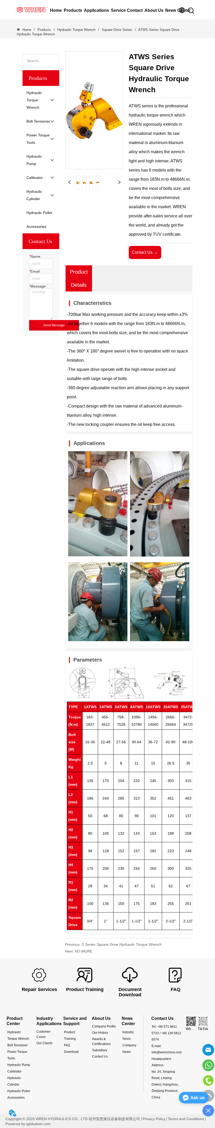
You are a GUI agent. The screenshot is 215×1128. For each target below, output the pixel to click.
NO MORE (83, 951)
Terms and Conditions (186, 1119)
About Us (153, 10)
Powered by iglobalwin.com (28, 1124)
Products (73, 10)
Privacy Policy (154, 1119)
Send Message (54, 325)
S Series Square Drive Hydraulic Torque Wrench (122, 944)
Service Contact (127, 10)
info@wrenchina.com (167, 1052)
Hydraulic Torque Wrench (76, 30)
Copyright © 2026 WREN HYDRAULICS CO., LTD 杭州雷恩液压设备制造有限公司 (73, 1119)
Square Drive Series (117, 30)
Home (56, 10)
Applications (96, 10)
